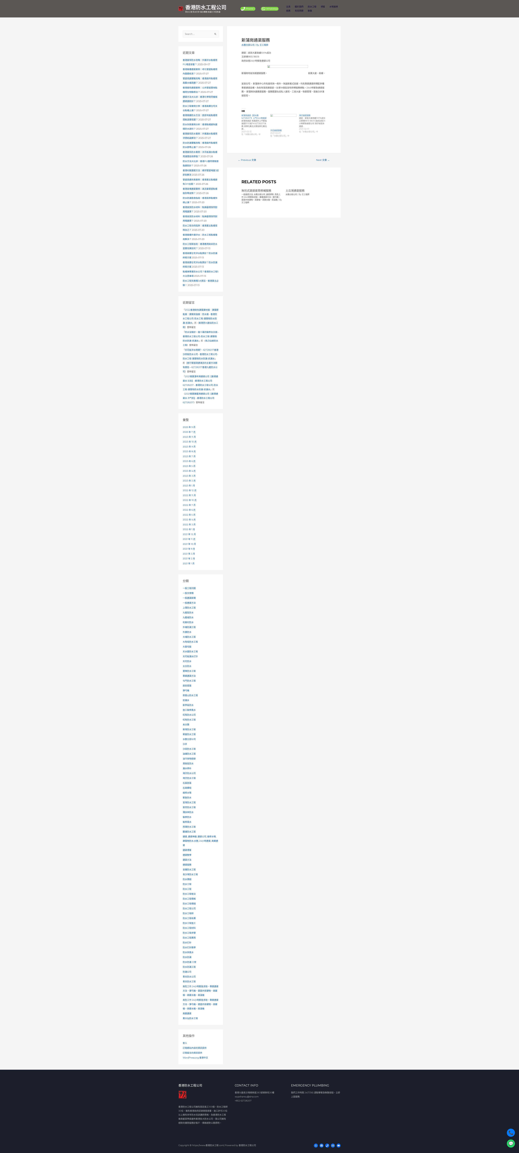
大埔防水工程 (189, 637)
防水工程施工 (189, 923)
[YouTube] (339, 1146)
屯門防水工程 (189, 680)
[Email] (333, 1146)
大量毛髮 (187, 646)
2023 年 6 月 (189, 461)
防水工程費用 (189, 937)
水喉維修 (333, 6)
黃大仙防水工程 (190, 1018)
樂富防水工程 (189, 734)
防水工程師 (188, 913)
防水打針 (187, 942)
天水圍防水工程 (190, 651)
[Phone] (327, 1146)
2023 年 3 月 (189, 476)
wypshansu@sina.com (247, 1096)
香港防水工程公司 (205, 7)
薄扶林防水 (188, 812)
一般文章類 (188, 593)
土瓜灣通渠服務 (295, 190)
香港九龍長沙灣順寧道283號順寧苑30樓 (254, 1092)
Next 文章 (323, 160)
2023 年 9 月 (189, 446)
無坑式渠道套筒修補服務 (256, 190)
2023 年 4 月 (189, 471)
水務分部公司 (189, 739)
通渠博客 (187, 850)
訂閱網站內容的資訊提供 (195, 1048)
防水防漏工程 (189, 967)
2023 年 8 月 (189, 451)
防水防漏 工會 (189, 962)
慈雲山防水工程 (190, 695)
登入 (185, 1043)
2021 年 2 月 (189, 558)
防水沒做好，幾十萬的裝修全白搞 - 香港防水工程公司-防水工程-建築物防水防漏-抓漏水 (201, 336)
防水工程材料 (189, 928)
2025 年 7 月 (189, 432)
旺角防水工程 (189, 719)
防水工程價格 (189, 899)
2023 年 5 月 (189, 466)
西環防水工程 (189, 827)
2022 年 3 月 (189, 524)
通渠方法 (187, 860)
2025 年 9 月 (189, 427)
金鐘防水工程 (189, 869)
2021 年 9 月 (189, 549)
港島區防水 (188, 763)
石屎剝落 (187, 783)
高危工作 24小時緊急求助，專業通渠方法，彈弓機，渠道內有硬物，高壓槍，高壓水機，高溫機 (200, 990)
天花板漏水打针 (190, 656)
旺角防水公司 (189, 715)
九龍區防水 (188, 612)
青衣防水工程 (189, 981)
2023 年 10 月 (190, 442)
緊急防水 (187, 797)
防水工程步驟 (189, 933)
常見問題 (299, 10)
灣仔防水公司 (189, 773)
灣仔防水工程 (189, 778)
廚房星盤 (187, 685)
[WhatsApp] (316, 1146)
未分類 (186, 724)
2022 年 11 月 (189, 495)
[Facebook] (322, 1146)
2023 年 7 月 (189, 456)
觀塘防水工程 (189, 831)
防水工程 (312, 6)
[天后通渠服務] (283, 121)
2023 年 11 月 (189, 437)
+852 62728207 (243, 1100)
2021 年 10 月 (189, 544)
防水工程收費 (189, 918)
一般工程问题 (189, 588)
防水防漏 (187, 957)
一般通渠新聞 (189, 598)
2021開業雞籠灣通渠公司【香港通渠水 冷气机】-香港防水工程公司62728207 (200, 398)
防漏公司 (187, 972)
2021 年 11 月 (189, 539)
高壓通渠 (187, 1013)
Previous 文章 (247, 160)
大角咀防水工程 (190, 642)
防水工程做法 (189, 894)
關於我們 (299, 6)
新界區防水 (188, 705)
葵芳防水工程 (189, 807)
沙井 (185, 744)
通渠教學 (187, 855)
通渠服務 (187, 864)
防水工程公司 (189, 908)
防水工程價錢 (189, 903)
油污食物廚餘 (189, 758)
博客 (323, 6)
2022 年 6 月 (189, 510)
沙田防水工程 (189, 749)
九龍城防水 (188, 617)
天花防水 (187, 661)
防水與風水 (188, 952)
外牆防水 (187, 632)
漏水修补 (187, 768)
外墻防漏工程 (189, 627)
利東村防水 (188, 622)
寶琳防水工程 (189, 671)
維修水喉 (187, 792)
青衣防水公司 (189, 976)
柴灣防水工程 (189, 729)
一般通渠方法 (189, 603)
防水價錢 (187, 879)
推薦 (288, 10)
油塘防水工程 (189, 754)
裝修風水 (187, 822)
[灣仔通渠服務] (313, 123)
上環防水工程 (189, 607)
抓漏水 (186, 700)
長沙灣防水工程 (190, 874)
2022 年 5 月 (189, 515)
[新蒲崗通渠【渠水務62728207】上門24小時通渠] (256, 125)
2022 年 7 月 (189, 505)
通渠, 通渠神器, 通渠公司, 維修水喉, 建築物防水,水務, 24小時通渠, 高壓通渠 (200, 841)
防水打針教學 (189, 947)
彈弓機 (186, 690)
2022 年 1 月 (189, 529)
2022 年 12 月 (189, 490)
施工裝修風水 (189, 710)
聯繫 (310, 10)
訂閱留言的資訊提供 (192, 1053)
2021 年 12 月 (189, 534)
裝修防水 (187, 817)
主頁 (288, 6)
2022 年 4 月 (189, 519)
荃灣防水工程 (189, 802)
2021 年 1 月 (188, 563)
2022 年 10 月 (190, 500)
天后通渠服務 (276, 130)
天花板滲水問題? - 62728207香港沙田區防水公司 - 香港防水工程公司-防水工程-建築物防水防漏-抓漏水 (200, 354)
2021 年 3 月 (189, 553)
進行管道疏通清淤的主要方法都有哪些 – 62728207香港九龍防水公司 (200, 367)
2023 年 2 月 (189, 480)
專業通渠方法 (189, 676)
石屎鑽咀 (187, 788)
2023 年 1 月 (189, 485)
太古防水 (187, 666)
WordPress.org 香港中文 (195, 1057)
